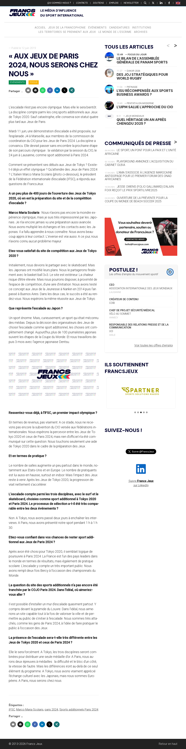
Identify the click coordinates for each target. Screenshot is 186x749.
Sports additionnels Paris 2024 (78, 709)
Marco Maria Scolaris (29, 709)
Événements (97, 27)
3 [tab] (141, 412)
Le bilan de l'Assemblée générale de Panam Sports (142, 60)
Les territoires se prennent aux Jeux (67, 32)
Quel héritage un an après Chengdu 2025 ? (141, 121)
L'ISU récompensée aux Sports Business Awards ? (145, 92)
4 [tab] (144, 412)
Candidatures (119, 27)
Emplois (113, 2)
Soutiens (98, 2)
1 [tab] (135, 412)
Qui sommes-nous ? (59, 2)
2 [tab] (138, 412)
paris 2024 (51, 709)
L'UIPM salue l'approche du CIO (145, 107)
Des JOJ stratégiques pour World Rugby (142, 76)
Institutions (141, 27)
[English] (178, 2)
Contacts (82, 2)
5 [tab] (146, 412)
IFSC (12, 709)
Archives (140, 32)
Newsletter (131, 2)
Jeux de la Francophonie (67, 27)
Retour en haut (168, 744)
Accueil (40, 27)
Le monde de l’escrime (115, 32)
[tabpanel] (141, 392)
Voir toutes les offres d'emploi (153, 345)
